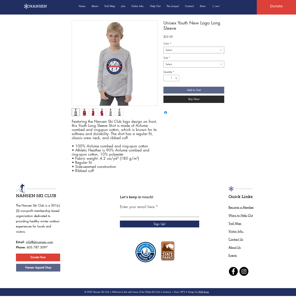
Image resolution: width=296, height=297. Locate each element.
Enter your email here (137, 207)
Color (167, 43)
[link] (216, 6)
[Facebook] (233, 271)
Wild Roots (203, 291)
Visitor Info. (236, 231)
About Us (235, 247)
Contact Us (236, 239)
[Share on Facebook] (166, 112)
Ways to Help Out (241, 215)
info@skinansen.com (39, 242)
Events (233, 255)
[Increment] (176, 78)
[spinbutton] (171, 78)
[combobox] (193, 50)
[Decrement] (166, 78)
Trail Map (235, 223)
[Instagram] (243, 271)
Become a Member (241, 207)
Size (166, 57)
